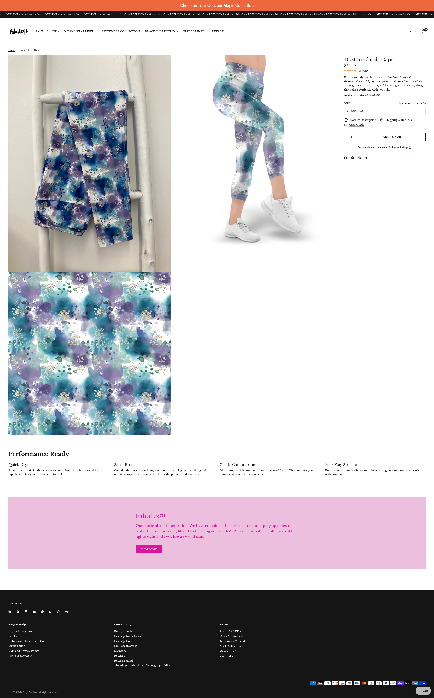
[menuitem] (47, 31)
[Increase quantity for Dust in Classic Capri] (356, 137)
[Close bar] (432, 2)
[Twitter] (20, 611)
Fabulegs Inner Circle (128, 636)
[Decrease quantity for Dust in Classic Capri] (346, 137)
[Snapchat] (61, 611)
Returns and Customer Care (26, 641)
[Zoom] (164, 62)
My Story (120, 650)
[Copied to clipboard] (367, 158)
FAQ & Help (17, 624)
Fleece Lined (193, 31)
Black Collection (160, 31)
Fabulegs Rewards (125, 645)
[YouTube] (36, 612)
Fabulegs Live (123, 641)
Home (11, 50)
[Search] (417, 31)
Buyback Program (20, 631)
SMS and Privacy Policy (23, 650)
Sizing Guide (16, 645)
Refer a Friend (123, 660)
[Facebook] (346, 158)
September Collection (121, 31)
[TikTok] (53, 611)
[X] (353, 158)
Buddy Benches (124, 631)
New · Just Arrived (79, 31)
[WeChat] (69, 611)
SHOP (224, 624)
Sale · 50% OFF (46, 31)
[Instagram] (28, 611)
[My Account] (410, 31)
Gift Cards (15, 636)
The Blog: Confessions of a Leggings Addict (142, 665)
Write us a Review (20, 655)
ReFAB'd (218, 31)
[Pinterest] (360, 158)
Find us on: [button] (15, 603)
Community (123, 624)
